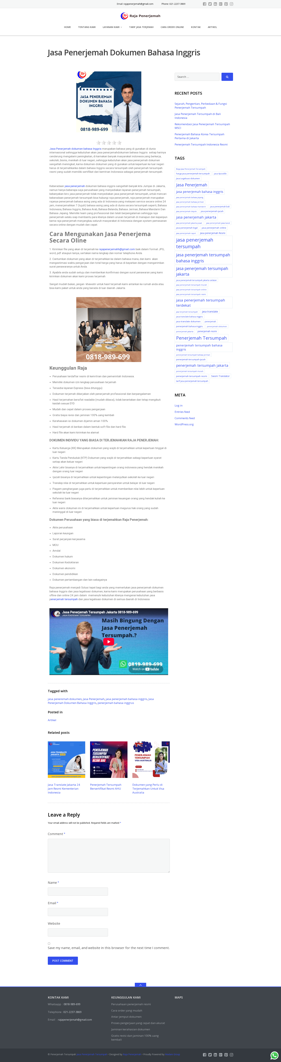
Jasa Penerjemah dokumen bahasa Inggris (75, 148)
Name (52, 882)
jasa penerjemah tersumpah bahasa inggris (203, 257)
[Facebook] (204, 4)
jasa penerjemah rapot (186, 233)
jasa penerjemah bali (220, 206)
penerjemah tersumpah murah (189, 371)
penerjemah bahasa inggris (189, 326)
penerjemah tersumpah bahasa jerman (193, 355)
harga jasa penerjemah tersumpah (193, 173)
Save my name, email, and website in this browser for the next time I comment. (109, 948)
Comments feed (185, 418)
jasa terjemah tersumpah (187, 312)
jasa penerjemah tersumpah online (191, 289)
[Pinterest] (226, 4)
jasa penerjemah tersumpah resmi (191, 294)
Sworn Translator (220, 376)
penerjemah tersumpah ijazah (191, 359)
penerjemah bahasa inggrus (116, 703)
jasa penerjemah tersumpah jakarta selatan (196, 280)
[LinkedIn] (215, 4)
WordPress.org (184, 424)
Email (52, 903)
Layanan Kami (111, 27)
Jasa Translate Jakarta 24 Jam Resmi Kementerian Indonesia (64, 788)
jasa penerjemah (75, 186)
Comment (55, 834)
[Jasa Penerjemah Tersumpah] (140, 15)
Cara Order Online (172, 27)
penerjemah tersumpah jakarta (202, 365)
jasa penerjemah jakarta (196, 217)
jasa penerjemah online (214, 227)
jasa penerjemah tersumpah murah (191, 285)
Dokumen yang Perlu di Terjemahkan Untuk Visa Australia (148, 788)
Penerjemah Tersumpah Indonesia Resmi (201, 144)
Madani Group (172, 1054)
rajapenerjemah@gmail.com (138, 3)
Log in (178, 405)
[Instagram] (231, 4)
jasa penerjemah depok (186, 211)
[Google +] (220, 4)
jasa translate (210, 311)
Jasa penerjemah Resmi (212, 233)
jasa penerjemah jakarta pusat (189, 223)
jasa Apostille (220, 173)
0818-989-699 (72, 1004)
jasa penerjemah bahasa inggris (126, 699)
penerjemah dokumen (217, 326)
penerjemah (210, 321)
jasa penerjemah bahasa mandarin (191, 207)
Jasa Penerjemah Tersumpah (92, 1054)
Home (67, 27)
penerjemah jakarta (184, 331)
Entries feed (182, 412)
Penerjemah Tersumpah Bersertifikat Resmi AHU (105, 786)
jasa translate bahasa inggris (189, 316)
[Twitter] (210, 4)
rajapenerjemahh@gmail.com (117, 249)
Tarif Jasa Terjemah (141, 27)
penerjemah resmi (207, 331)
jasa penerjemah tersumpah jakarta (202, 271)
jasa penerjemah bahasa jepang (189, 197)
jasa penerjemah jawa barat (218, 223)
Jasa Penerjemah (93, 699)
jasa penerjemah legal (187, 227)
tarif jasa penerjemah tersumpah (192, 381)
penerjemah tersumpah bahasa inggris (199, 347)
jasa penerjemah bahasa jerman (190, 202)
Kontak (196, 27)
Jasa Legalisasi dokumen (188, 178)
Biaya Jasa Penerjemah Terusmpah (190, 169)
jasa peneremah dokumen (65, 699)
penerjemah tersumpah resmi (191, 376)
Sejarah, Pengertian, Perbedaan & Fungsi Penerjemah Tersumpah (201, 105)
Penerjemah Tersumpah (201, 338)
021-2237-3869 (72, 1012)
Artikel (212, 27)
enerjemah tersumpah (64, 599)
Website (54, 923)
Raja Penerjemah (132, 1054)
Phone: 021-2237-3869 (173, 3)
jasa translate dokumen (188, 321)
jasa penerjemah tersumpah (194, 243)
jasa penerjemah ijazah (212, 211)
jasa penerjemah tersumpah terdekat (200, 303)
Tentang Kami (87, 27)
